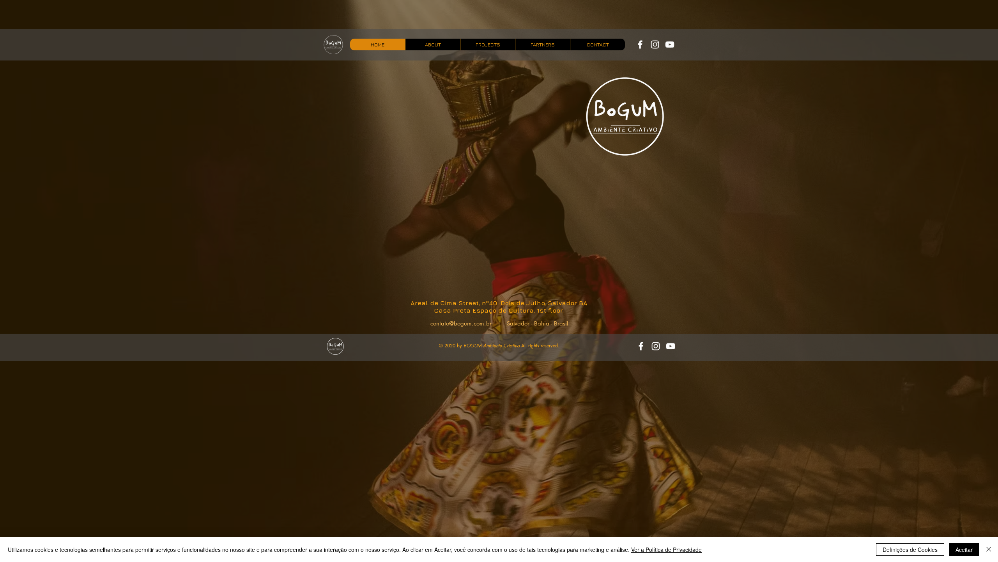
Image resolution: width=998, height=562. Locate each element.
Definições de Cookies (910, 549)
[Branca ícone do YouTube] (669, 44)
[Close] (988, 549)
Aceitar (964, 549)
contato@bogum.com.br (461, 323)
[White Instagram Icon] (654, 44)
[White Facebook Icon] (640, 44)
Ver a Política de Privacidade (666, 549)
